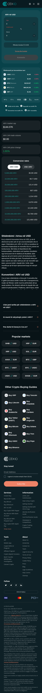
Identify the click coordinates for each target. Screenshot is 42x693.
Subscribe (21, 484)
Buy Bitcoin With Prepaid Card (9, 520)
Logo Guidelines (27, 570)
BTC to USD (7, 508)
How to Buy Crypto (28, 501)
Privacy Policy (26, 558)
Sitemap (25, 576)
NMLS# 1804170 (16, 615)
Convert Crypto (9, 564)
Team (24, 549)
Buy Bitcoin (7, 502)
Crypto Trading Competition (27, 526)
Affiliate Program (9, 551)
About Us (25, 540)
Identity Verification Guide (28, 513)
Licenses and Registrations (11, 662)
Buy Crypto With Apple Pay (11, 525)
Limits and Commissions (26, 497)
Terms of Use (26, 555)
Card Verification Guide (30, 517)
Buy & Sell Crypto (9, 499)
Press (24, 564)
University (25, 543)
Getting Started (27, 504)
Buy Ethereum (8, 505)
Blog (23, 567)
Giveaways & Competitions (26, 521)
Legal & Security (27, 552)
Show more (7, 529)
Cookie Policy (26, 561)
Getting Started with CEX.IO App (29, 508)
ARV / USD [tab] (14, 167)
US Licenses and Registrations (12, 624)
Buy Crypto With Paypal (11, 511)
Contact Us (25, 546)
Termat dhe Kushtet (21, 51)
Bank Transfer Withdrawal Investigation (8, 559)
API (5, 540)
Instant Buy (7, 496)
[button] (21, 306)
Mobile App (7, 543)
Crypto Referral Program (9, 547)
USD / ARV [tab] (28, 167)
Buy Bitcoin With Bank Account (11, 515)
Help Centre (26, 573)
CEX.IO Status (21, 592)
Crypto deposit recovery (11, 554)
